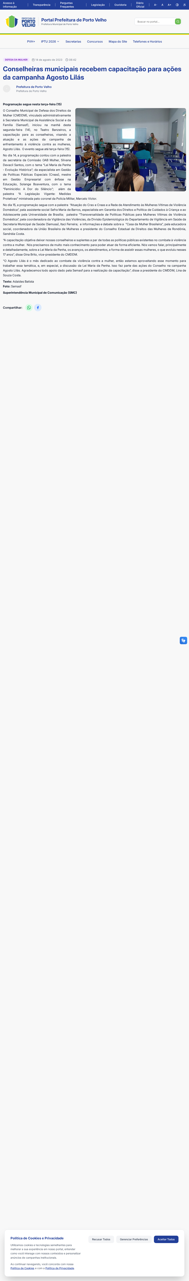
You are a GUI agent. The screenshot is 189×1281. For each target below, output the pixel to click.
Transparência (41, 4)
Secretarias (73, 41)
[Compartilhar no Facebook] (38, 307)
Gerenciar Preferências (134, 1239)
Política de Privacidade (59, 1268)
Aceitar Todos (166, 1239)
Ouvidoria (120, 4)
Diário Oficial (140, 4)
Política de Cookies (22, 1268)
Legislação (98, 4)
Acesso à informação (10, 4)
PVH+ (31, 41)
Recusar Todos (101, 1239)
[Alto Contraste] (177, 4)
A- (155, 4)
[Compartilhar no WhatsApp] (29, 307)
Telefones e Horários (147, 41)
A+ (169, 4)
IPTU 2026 (48, 41)
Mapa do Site (118, 41)
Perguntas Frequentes (67, 4)
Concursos (95, 41)
